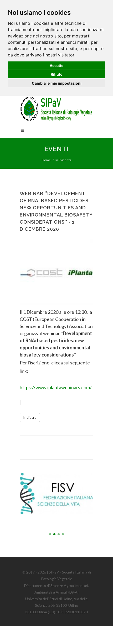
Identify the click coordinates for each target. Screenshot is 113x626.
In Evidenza (63, 160)
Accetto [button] (57, 65)
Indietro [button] (30, 417)
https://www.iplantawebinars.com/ (56, 387)
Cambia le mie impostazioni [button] (56, 83)
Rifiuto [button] (57, 74)
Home (46, 160)
